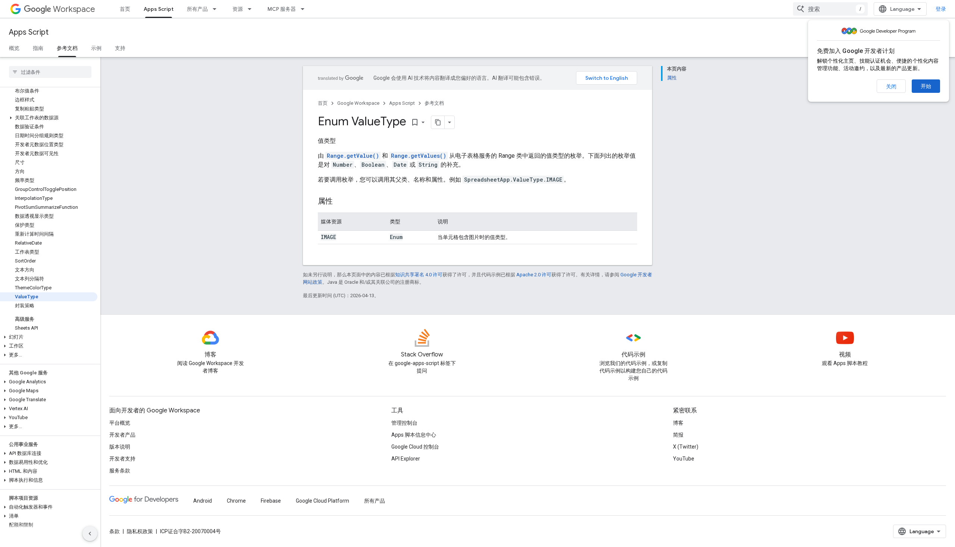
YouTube (683, 459)
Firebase (271, 501)
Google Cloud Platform (322, 501)
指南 (38, 48)
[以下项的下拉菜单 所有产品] (217, 9)
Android (202, 501)
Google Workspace (358, 103)
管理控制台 (404, 423)
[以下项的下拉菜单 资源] (252, 9)
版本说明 (119, 447)
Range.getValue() (353, 155)
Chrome (236, 501)
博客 (678, 423)
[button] (48, 117)
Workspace (74, 9)
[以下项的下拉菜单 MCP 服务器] (305, 9)
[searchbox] (50, 72)
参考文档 (67, 48)
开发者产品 (122, 435)
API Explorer (405, 459)
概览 (14, 48)
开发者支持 (122, 459)
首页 (125, 9)
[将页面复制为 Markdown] (438, 122)
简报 (678, 435)
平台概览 (119, 423)
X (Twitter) (685, 447)
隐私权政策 (140, 531)
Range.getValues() (418, 155)
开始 (926, 86)
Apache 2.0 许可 (533, 274)
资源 (237, 9)
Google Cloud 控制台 (415, 447)
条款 (114, 531)
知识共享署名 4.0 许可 (418, 274)
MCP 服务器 (281, 9)
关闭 (891, 86)
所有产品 (197, 9)
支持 (120, 48)
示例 (96, 48)
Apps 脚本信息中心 (413, 435)
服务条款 (119, 471)
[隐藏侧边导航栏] (89, 533)
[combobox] (830, 9)
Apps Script (158, 9)
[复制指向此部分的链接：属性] (340, 201)
